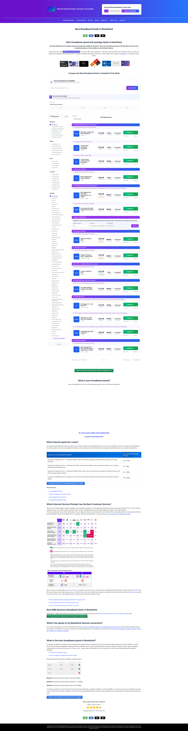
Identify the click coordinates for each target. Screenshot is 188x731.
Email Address (110, 223)
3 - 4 (83, 107)
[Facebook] (91, 35)
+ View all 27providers (58, 338)
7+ (127, 107)
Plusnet (71, 590)
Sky (77, 590)
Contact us (122, 20)
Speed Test (90, 20)
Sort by (75, 116)
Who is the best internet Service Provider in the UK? (64, 605)
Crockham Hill (106, 727)
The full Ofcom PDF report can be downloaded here (64, 602)
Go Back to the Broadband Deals (94, 436)
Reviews (97, 20)
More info (126, 136)
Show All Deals (136, 360)
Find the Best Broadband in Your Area (117, 7)
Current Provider (77, 223)
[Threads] (102, 35)
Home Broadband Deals (69, 20)
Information (104, 20)
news (139, 726)
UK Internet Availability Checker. (58, 652)
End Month (92, 223)
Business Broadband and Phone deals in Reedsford (111, 613)
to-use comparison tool (61, 727)
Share (136, 136)
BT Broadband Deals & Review (58, 497)
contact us (123, 53)
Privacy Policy (113, 20)
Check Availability (130, 11)
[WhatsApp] (85, 35)
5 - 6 (105, 107)
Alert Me (135, 225)
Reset (59, 344)
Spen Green (114, 727)
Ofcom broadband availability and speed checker (63, 655)
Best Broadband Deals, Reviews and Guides (75, 9)
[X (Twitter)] (97, 35)
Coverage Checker (81, 20)
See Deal (129, 132)
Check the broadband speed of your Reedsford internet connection (101, 627)
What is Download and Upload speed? (60, 494)
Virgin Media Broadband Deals (58, 500)
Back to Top (127, 360)
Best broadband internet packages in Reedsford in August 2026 (67, 599)
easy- (54, 727)
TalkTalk (136, 590)
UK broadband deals (96, 727)
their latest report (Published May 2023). (119, 514)
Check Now (133, 88)
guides (48, 727)
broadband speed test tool (122, 726)
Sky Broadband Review (56, 491)
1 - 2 (61, 107)
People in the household (56, 104)
